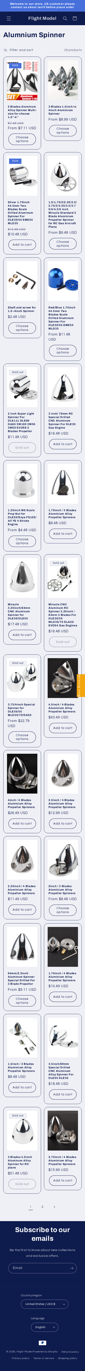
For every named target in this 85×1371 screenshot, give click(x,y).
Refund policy (70, 1352)
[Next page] (54, 1207)
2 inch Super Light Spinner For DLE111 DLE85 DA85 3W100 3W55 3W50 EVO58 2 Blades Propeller (21, 422)
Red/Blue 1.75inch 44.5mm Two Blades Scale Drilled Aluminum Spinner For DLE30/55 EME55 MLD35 (61, 318)
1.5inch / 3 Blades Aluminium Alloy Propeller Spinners (21, 1067)
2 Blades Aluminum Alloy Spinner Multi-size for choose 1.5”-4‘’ (22, 112)
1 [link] (31, 1207)
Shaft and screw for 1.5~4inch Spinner (22, 309)
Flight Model (24, 1352)
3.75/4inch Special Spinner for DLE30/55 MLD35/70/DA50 (21, 710)
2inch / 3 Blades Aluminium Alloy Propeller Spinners (62, 890)
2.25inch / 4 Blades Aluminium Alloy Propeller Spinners (22, 890)
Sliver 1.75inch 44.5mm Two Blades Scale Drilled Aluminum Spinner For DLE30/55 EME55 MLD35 (20, 213)
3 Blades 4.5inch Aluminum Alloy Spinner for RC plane (20, 1162)
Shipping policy (67, 1358)
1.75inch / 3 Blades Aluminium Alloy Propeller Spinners (62, 514)
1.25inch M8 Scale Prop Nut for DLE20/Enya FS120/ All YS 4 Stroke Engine (22, 517)
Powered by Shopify (45, 1352)
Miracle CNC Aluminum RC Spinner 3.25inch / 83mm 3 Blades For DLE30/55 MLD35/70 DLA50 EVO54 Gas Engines (62, 615)
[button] (8, 18)
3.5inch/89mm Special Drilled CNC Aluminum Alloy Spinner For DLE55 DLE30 (60, 1070)
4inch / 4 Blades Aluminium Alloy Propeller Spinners (21, 804)
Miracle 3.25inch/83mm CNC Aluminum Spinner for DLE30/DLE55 (19, 611)
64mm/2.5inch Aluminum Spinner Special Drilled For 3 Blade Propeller (21, 978)
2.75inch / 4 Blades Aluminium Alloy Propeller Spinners (62, 1160)
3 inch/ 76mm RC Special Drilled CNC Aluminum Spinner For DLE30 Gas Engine (62, 420)
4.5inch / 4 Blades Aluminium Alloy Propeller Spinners (62, 708)
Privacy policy (20, 1358)
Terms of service (43, 1358)
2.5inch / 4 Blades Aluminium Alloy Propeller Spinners (62, 804)
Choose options (22, 139)
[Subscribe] (72, 1268)
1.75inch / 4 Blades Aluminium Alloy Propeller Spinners (62, 977)
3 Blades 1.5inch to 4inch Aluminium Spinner (62, 110)
